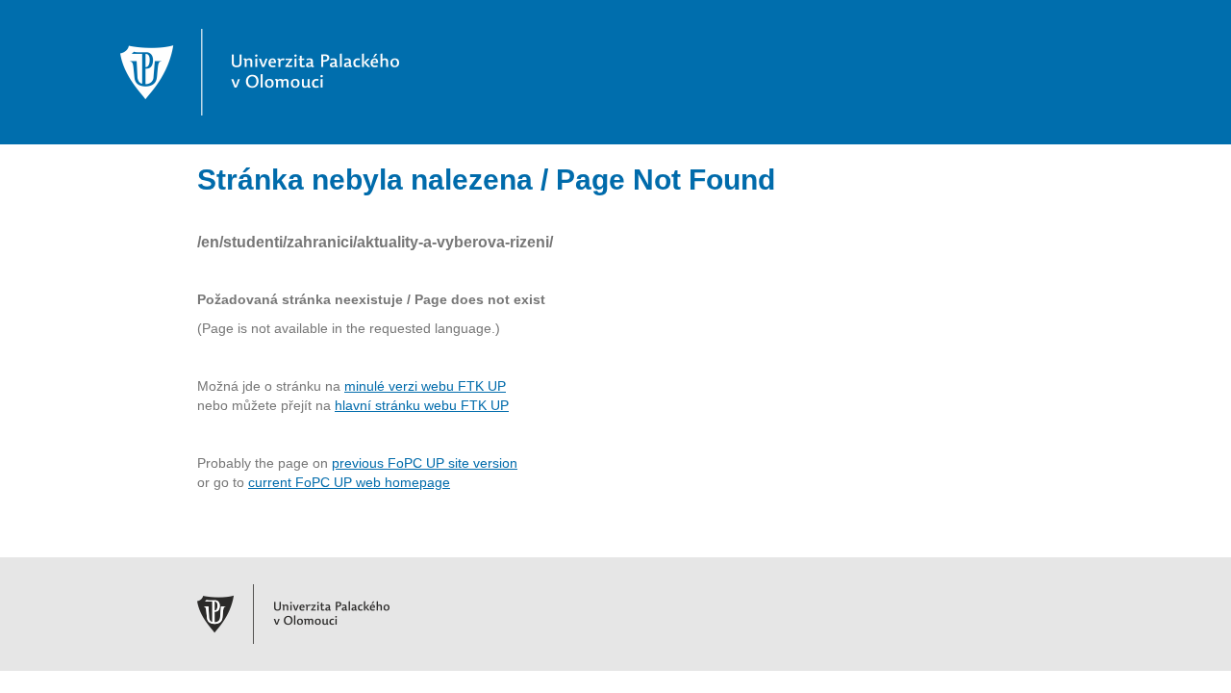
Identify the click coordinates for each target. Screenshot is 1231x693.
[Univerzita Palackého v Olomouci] (259, 71)
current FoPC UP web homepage (349, 482)
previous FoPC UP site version (424, 463)
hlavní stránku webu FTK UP (422, 405)
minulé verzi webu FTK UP (425, 386)
